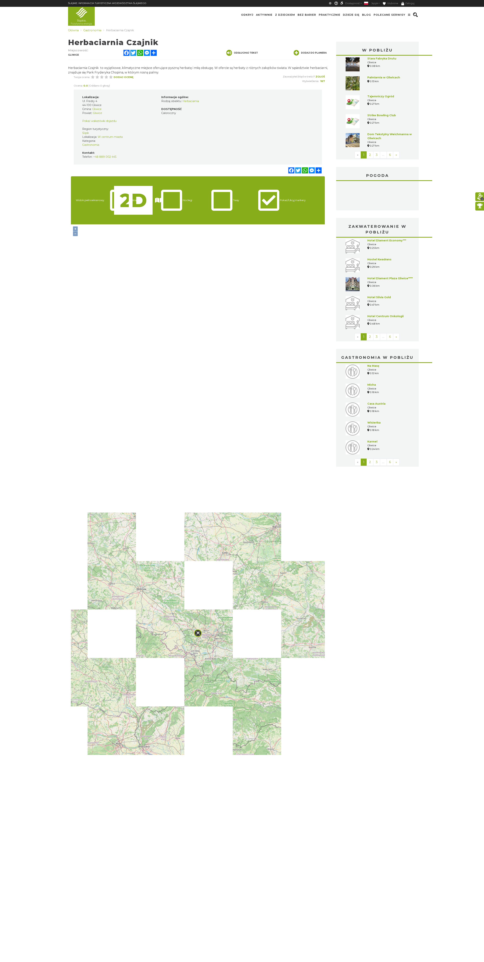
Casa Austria (376, 403)
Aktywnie (264, 14)
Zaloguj (409, 3)
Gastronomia (90, 145)
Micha (371, 384)
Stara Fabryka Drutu (381, 58)
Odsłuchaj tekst (246, 52)
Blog (366, 14)
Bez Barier (307, 14)
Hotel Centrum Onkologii (385, 316)
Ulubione (392, 3)
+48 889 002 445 (104, 156)
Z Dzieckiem (285, 14)
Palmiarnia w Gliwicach (383, 77)
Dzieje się (351, 14)
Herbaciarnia (190, 101)
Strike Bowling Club (381, 115)
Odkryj (247, 14)
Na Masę (373, 365)
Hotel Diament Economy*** (386, 240)
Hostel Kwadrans (379, 259)
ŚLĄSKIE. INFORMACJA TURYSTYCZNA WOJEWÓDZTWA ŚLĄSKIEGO (107, 3)
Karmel (372, 441)
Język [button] (374, 3)
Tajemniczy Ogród (380, 96)
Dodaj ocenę (123, 77)
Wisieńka (374, 422)
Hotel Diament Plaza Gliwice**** (390, 278)
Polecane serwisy (389, 14)
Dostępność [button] (352, 3)
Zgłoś (320, 76)
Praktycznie (329, 14)
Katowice (377, 196)
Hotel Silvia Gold (379, 297)
